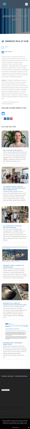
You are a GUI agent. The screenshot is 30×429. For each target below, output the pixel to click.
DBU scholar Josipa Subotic (13, 150)
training (13, 84)
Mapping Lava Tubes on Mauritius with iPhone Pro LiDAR (15, 304)
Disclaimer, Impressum (8, 376)
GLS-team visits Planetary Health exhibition (12, 226)
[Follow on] (14, 118)
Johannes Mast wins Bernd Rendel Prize (12, 343)
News (6, 46)
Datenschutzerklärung (21, 376)
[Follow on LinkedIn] (8, 118)
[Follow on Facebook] (5, 118)
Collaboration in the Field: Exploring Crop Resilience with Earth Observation (14, 188)
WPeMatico (11, 103)
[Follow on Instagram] (11, 118)
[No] (28, 424)
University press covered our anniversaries (13, 266)
